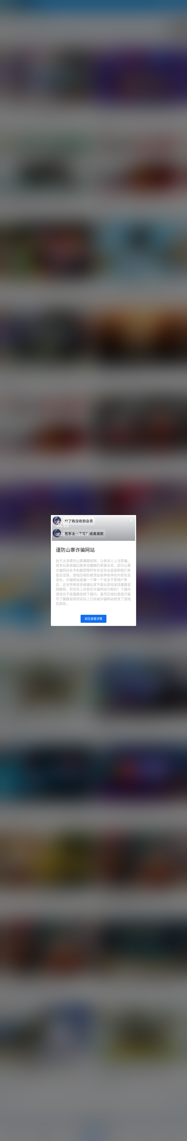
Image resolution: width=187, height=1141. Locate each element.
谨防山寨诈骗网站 (75, 550)
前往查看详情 (93, 619)
